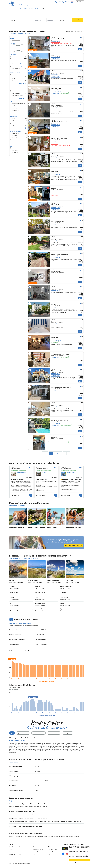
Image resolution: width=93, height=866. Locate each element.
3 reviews (58, 124)
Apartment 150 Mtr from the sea (59, 138)
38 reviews (58, 141)
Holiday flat (19, 135)
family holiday (19, 110)
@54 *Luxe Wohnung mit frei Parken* (60, 354)
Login (59, 1)
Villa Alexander (54, 337)
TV (19, 80)
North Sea (11, 846)
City (11, 18)
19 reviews (58, 207)
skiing (19, 120)
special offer (19, 148)
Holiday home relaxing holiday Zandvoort (61, 387)
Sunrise (52, 55)
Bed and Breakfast (19, 137)
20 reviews (58, 240)
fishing (19, 118)
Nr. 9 (41, 821)
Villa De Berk (54, 304)
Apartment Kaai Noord (56, 105)
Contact (35, 854)
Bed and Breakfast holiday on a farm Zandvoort (62, 121)
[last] (68, 453)
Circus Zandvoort (41, 750)
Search (77, 20)
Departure (49, 18)
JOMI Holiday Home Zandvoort (58, 38)
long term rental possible (19, 95)
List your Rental (79, 1)
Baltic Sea (11, 849)
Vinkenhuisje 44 (55, 204)
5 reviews (58, 174)
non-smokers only (19, 93)
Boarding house (19, 140)
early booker (19, 152)
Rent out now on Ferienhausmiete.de (73, 545)
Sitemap (11, 857)
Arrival (36, 18)
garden (19, 78)
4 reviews (58, 74)
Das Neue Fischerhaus (56, 72)
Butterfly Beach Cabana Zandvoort (59, 420)
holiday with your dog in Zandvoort (60, 747)
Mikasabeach (54, 437)
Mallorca (11, 852)
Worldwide (12, 854)
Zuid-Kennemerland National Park (67, 746)
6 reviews (58, 406)
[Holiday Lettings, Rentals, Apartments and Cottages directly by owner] (19, 5)
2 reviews (58, 273)
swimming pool (19, 73)
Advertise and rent (52, 846)
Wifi (19, 76)
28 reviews (58, 157)
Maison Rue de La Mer (56, 370)
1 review (58, 41)
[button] (79, 862)
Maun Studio (54, 404)
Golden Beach (54, 171)
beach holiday (19, 108)
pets (19, 88)
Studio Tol (53, 188)
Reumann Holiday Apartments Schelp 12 (61, 254)
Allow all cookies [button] (80, 860)
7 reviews (58, 107)
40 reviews (58, 224)
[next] (64, 453)
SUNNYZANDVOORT (56, 88)
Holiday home (19, 133)
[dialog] (80, 853)
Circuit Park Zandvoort (27, 749)
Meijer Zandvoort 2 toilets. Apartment (60, 238)
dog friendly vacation (19, 105)
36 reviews (58, 340)
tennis (19, 125)
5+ (22, 45)
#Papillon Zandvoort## (56, 271)
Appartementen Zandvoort (57, 321)
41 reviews (58, 91)
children (19, 91)
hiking (19, 122)
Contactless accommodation (19, 103)
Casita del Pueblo (63, 821)
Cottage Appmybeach (56, 287)
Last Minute (19, 150)
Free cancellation (19, 68)
